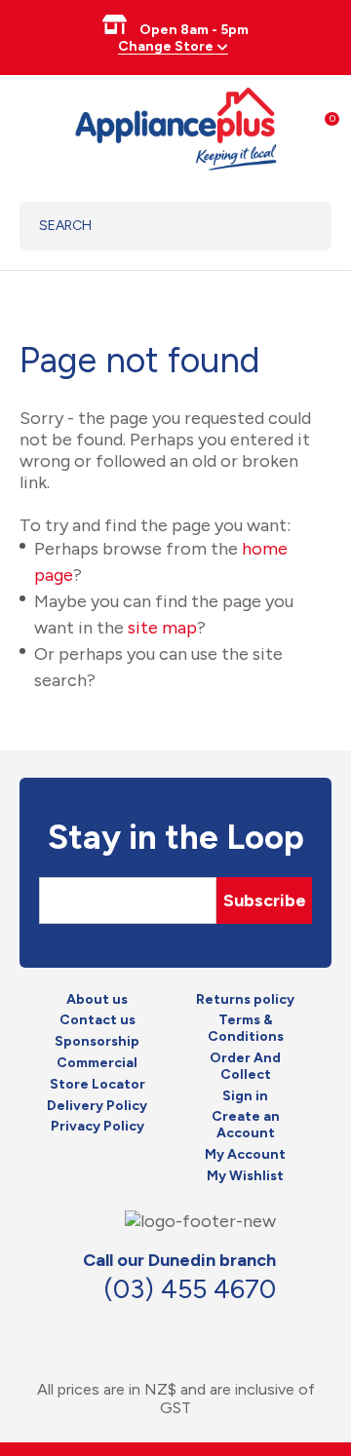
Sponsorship (97, 1042)
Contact (182, 1329)
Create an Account (246, 1125)
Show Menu (31, 126)
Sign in (245, 1096)
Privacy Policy (97, 1126)
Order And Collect (245, 1067)
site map (162, 627)
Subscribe (264, 900)
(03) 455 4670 (189, 1289)
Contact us (97, 1020)
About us (97, 1000)
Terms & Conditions (246, 1029)
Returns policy (245, 1000)
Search (292, 226)
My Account (245, 1155)
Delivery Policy (97, 1106)
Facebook (139, 1329)
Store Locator (97, 1084)
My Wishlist (245, 1176)
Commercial (97, 1063)
